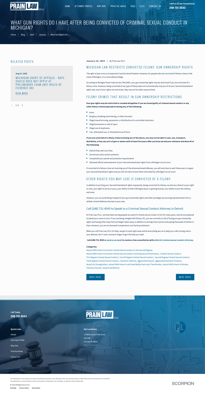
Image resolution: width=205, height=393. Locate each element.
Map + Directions (91, 345)
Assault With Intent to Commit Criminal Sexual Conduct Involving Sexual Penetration (122, 253)
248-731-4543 (177, 8)
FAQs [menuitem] (133, 6)
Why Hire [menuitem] (101, 6)
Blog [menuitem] (142, 6)
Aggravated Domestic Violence (168, 261)
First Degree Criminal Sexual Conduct (102, 257)
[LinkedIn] (180, 315)
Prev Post (95, 277)
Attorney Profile (17, 340)
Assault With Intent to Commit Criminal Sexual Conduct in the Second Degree (119, 250)
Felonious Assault (93, 268)
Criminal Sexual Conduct (170, 253)
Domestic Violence (128, 261)
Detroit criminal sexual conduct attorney (174, 240)
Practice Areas (17, 351)
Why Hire (14, 345)
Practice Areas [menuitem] (118, 6)
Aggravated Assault (145, 261)
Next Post (185, 277)
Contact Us (15, 357)
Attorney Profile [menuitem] (84, 6)
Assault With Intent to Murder (175, 264)
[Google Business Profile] (186, 315)
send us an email (114, 240)
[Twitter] (192, 315)
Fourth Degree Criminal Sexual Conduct (137, 257)
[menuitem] (13, 387)
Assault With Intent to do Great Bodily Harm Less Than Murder (135, 264)
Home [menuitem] (67, 6)
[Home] (27, 6)
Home (13, 334)
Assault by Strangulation (96, 264)
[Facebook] (173, 315)
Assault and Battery (111, 268)
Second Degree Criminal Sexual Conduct (172, 257)
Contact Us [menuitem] (155, 6)
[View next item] (22, 105)
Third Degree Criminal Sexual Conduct (102, 261)
